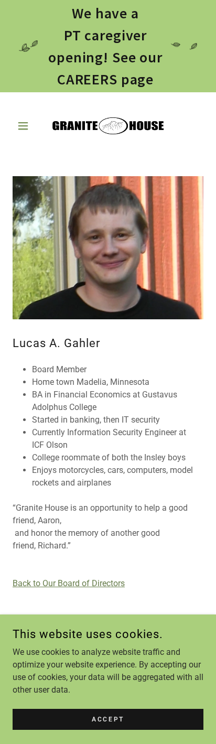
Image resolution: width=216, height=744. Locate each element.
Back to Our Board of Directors (69, 583)
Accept (108, 719)
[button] (27, 125)
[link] (108, 126)
